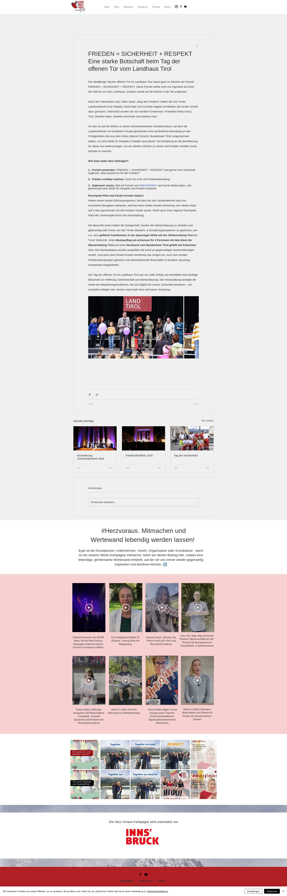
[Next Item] (210, 772)
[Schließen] (283, 891)
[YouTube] (185, 6)
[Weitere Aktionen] (197, 45)
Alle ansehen (207, 420)
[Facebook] (180, 6)
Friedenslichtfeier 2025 (139, 455)
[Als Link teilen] (97, 394)
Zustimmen (272, 891)
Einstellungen (253, 891)
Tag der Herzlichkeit (186, 455)
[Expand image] (135, 327)
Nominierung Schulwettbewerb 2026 (90, 457)
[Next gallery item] (195, 327)
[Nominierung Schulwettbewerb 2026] (95, 438)
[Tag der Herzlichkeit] (192, 438)
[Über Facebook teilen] (89, 394)
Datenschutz (145, 883)
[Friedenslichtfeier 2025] (143, 438)
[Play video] (89, 610)
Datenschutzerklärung (157, 891)
